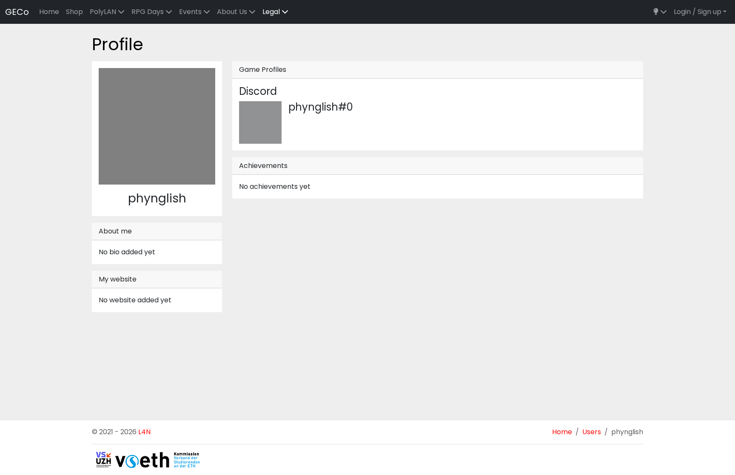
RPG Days (148, 12)
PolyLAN (104, 12)
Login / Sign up (697, 12)
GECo (17, 12)
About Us (233, 12)
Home (49, 12)
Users (591, 432)
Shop (74, 12)
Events (191, 12)
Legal (272, 12)
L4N (144, 432)
